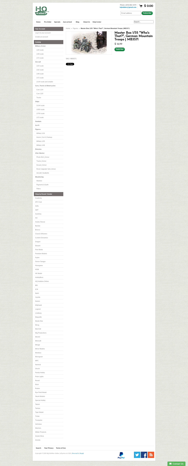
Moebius (38, 353)
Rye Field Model (41, 392)
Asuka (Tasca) (40, 222)
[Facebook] (144, 457)
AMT (36, 210)
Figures (75, 28)
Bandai (37, 226)
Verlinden (38, 424)
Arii (36, 218)
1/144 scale (40, 105)
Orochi (37, 369)
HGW (37, 269)
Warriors (38, 428)
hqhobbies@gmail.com (128, 7)
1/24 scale (40, 66)
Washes (39, 181)
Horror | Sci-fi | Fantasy (44, 137)
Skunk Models (40, 396)
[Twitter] (137, 457)
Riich (37, 384)
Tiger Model (39, 412)
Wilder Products (40, 432)
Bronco (37, 230)
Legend (38, 309)
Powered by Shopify (78, 453)
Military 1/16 (40, 133)
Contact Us (178, 464)
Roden (37, 388)
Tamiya (37, 408)
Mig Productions (40, 333)
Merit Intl (38, 329)
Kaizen (37, 301)
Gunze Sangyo (40, 261)
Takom (37, 404)
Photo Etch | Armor (42, 157)
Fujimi (37, 257)
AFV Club (38, 202)
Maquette (38, 317)
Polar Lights (39, 376)
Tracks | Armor (41, 161)
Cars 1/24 (39, 90)
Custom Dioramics (41, 238)
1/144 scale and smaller (44, 82)
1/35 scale (40, 50)
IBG (36, 285)
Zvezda (37, 440)
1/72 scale (40, 58)
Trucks (38, 98)
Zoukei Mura (39, 436)
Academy (38, 198)
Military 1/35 (40, 141)
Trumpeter (38, 420)
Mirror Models (40, 349)
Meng (37, 325)
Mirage (37, 345)
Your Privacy (48, 448)
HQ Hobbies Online (42, 281)
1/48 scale (40, 54)
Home (68, 28)
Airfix (37, 206)
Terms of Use (61, 448)
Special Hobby (40, 400)
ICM (36, 289)
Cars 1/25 (39, 94)
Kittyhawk (38, 305)
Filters (38, 189)
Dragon (37, 242)
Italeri (37, 293)
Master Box (39, 321)
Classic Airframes (41, 234)
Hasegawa (39, 265)
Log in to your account (43, 33)
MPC (37, 361)
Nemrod (38, 365)
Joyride (37, 297)
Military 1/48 (40, 145)
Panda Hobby (40, 372)
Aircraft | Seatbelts (42, 173)
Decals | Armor (41, 165)
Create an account (41, 37)
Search (38, 448)
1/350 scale (40, 109)
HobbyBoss (39, 277)
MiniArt (37, 337)
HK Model (38, 273)
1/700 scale (40, 113)
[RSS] (151, 457)
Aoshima (38, 214)
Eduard (37, 246)
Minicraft (38, 341)
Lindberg (38, 313)
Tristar (37, 416)
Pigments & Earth (42, 185)
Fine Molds (39, 250)
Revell (37, 380)
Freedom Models (41, 253)
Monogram (39, 357)
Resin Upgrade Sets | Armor (46, 169)
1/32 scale (40, 70)
